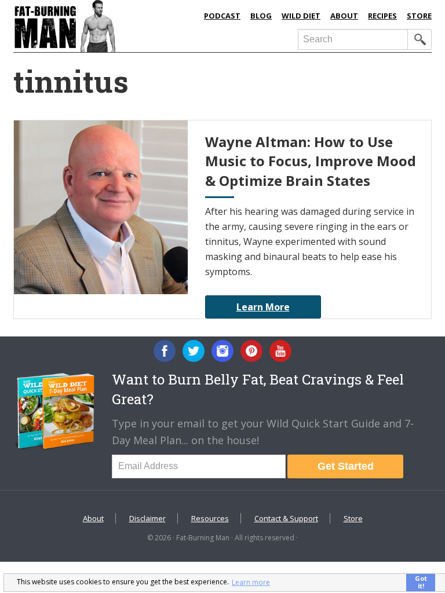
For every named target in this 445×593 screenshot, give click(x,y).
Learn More (263, 307)
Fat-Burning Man (103, 26)
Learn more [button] (251, 582)
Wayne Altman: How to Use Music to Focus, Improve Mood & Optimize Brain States (310, 161)
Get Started (346, 466)
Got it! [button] (421, 582)
